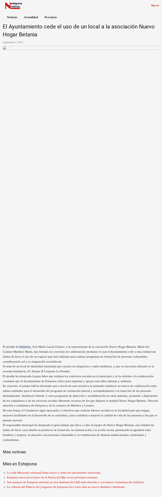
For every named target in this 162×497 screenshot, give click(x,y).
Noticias (12, 17)
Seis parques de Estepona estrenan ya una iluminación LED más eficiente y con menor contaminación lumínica (75, 482)
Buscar (155, 5)
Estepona (25, 346)
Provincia (50, 17)
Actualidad (31, 17)
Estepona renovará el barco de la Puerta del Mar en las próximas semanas (52, 477)
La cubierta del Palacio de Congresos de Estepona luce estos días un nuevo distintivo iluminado (66, 486)
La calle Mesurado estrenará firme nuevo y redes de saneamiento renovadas (53, 472)
